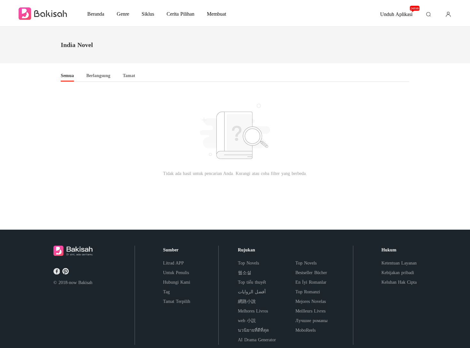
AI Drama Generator (257, 339)
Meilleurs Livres (310, 311)
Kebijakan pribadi (397, 272)
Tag (166, 291)
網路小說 (247, 301)
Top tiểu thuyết (252, 282)
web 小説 (247, 320)
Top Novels (248, 263)
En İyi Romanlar (310, 282)
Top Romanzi (307, 291)
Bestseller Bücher (311, 272)
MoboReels (305, 330)
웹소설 (244, 272)
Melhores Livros (253, 311)
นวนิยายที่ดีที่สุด (253, 330)
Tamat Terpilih (176, 301)
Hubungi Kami (176, 282)
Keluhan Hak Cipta (399, 282)
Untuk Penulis (176, 272)
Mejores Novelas (310, 301)
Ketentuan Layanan (399, 263)
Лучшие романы (311, 320)
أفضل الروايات (252, 291)
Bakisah (85, 282)
